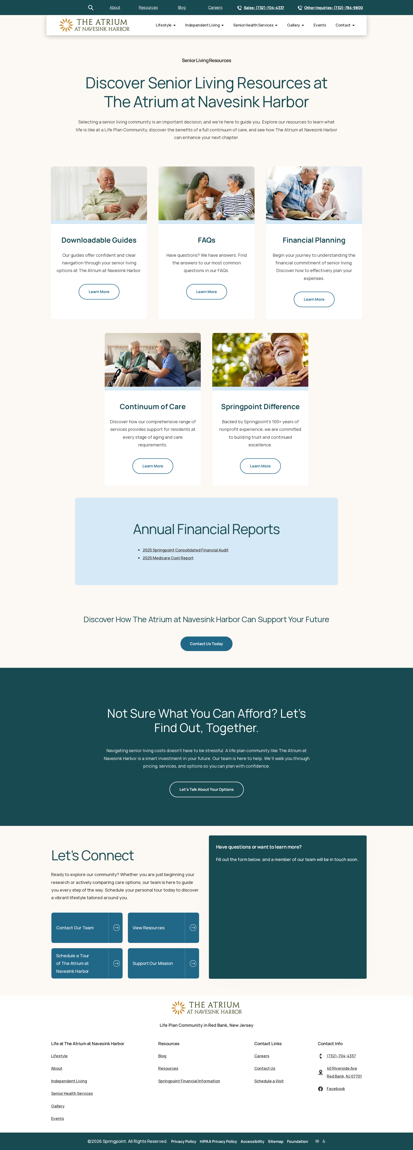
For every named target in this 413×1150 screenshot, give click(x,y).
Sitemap (275, 1141)
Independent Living (202, 25)
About (115, 7)
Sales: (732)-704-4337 (264, 7)
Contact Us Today (206, 643)
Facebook (336, 1088)
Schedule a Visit (269, 1081)
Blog (182, 7)
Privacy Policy (183, 1141)
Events (320, 25)
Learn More (99, 291)
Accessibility (252, 1141)
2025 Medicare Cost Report (168, 558)
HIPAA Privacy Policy (218, 1141)
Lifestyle (164, 25)
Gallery (293, 25)
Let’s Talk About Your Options (206, 789)
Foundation (297, 1141)
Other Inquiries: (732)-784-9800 (333, 7)
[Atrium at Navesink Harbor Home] (206, 1014)
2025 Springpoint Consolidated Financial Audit (185, 550)
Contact (343, 25)
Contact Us (264, 1068)
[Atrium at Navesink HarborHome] (94, 25)
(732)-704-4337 (341, 1056)
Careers (215, 7)
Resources (148, 7)
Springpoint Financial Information (189, 1081)
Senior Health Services (253, 25)
